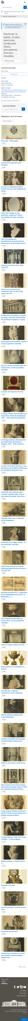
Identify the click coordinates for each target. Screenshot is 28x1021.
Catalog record (14, 74)
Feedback (24, 1019)
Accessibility (23, 990)
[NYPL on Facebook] (14, 987)
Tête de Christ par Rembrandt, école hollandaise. (12, 716)
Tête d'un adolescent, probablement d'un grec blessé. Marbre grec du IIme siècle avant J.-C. (13, 242)
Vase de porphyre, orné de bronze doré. (13, 908)
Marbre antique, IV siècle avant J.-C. (13, 862)
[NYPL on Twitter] (18, 987)
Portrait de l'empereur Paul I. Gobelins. (11, 164)
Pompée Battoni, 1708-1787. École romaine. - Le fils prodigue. (13, 838)
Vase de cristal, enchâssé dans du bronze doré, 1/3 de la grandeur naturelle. (13, 368)
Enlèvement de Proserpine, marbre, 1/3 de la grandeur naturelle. (14, 343)
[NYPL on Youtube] (24, 987)
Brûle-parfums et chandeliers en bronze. (13, 668)
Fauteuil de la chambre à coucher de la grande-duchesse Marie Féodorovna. (13, 955)
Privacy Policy (22, 993)
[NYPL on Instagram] (21, 987)
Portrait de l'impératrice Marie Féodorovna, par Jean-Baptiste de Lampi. (13, 189)
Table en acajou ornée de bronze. (13, 645)
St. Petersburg (9, 85)
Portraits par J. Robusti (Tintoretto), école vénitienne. (12, 692)
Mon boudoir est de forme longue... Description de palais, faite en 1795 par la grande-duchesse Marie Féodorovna (14, 788)
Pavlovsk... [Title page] (9, 141)
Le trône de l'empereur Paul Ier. (12, 392)
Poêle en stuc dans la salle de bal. (13, 763)
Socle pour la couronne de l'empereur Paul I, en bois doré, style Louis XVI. (12, 291)
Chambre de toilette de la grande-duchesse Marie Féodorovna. (13, 740)
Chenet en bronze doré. (9, 931)
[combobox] (12, 7)
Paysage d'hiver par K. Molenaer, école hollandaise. (13, 519)
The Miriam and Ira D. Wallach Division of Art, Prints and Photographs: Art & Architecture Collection (14, 91)
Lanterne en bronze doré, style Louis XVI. (12, 266)
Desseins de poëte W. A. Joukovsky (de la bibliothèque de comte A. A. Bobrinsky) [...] (14, 595)
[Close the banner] (25, 24)
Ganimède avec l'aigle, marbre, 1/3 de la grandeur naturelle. (13, 543)
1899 (10, 83)
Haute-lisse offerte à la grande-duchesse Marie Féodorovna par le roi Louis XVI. (13, 568)
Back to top (22, 967)
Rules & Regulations (21, 995)
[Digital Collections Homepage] (2, 2)
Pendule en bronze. (8, 885)
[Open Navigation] (25, 2)
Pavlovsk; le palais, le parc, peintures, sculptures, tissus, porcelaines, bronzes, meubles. (12, 215)
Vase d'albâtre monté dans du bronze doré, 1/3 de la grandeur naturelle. (12, 621)
